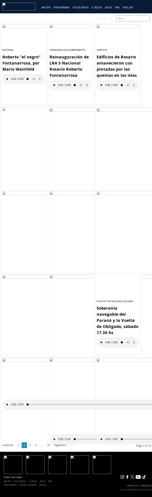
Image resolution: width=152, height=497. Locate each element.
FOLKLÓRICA (81, 7)
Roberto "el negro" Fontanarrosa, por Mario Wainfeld (21, 63)
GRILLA (42, 484)
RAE (117, 7)
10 (48, 445)
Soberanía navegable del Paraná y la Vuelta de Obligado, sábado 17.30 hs (117, 320)
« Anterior (8, 445)
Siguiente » (60, 445)
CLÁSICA (97, 7)
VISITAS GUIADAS (27, 484)
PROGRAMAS (62, 7)
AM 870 (46, 7)
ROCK (108, 7)
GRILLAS (128, 7)
